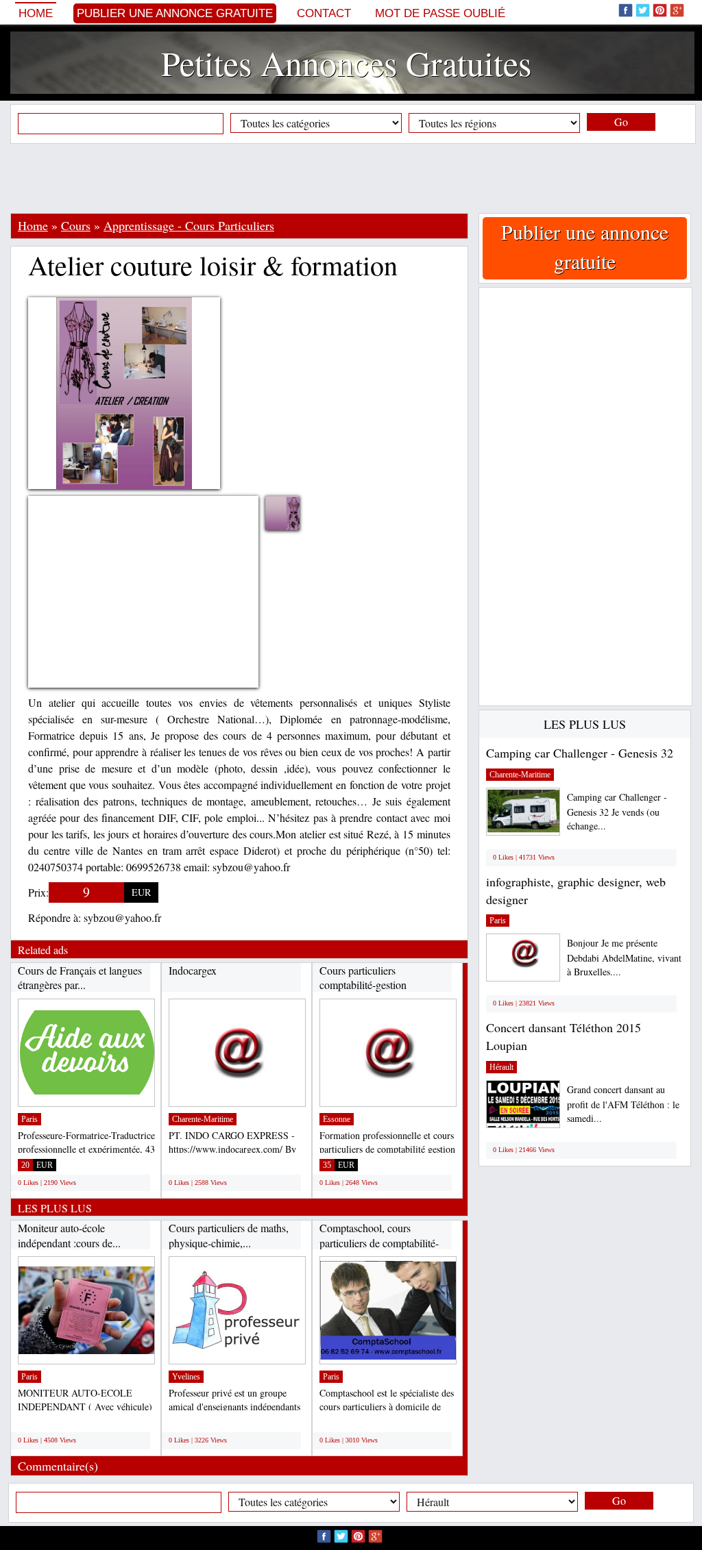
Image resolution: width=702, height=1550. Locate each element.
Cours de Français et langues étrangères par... (80, 977)
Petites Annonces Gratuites (346, 63)
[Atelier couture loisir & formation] (292, 513)
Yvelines (186, 1377)
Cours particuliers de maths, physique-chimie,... (229, 1235)
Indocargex (193, 970)
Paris (29, 1119)
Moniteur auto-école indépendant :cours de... (69, 1235)
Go (621, 121)
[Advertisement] (351, 178)
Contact (324, 13)
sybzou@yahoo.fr (122, 917)
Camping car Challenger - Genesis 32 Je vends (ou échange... (617, 811)
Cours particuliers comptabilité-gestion (363, 977)
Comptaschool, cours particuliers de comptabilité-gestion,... (379, 1242)
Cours (75, 225)
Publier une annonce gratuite (175, 13)
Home (36, 13)
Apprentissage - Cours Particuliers (189, 225)
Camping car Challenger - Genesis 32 (579, 753)
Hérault (501, 1067)
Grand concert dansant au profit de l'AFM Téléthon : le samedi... (623, 1104)
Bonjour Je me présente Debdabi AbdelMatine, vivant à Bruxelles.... (624, 957)
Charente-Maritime (202, 1119)
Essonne (336, 1119)
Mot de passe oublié (440, 13)
